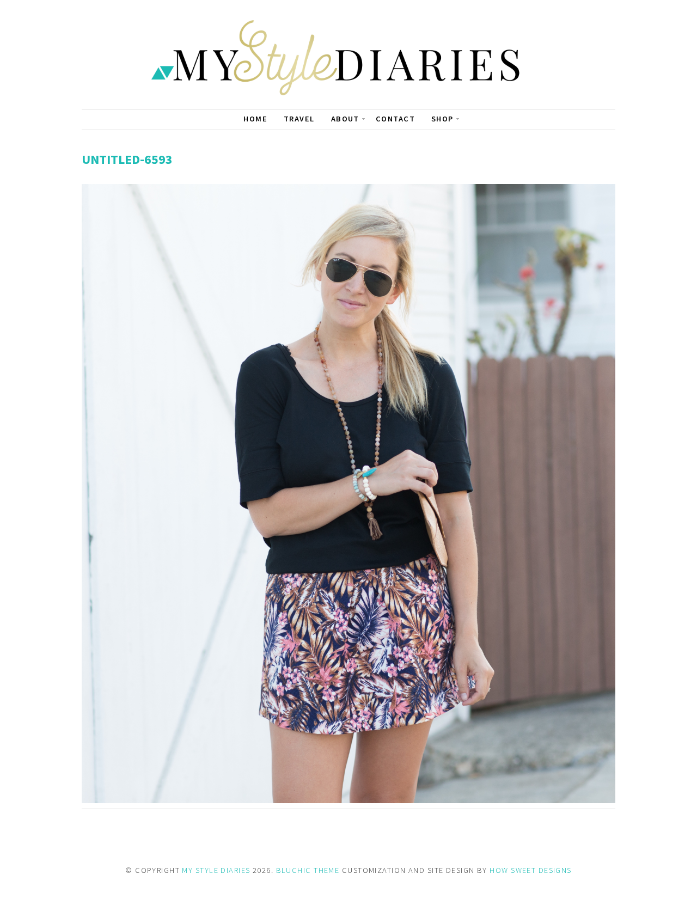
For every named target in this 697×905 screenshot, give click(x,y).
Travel (299, 119)
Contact (395, 119)
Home (255, 119)
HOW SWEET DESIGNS (530, 870)
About (345, 119)
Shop (442, 119)
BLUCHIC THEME (308, 870)
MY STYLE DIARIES (216, 870)
